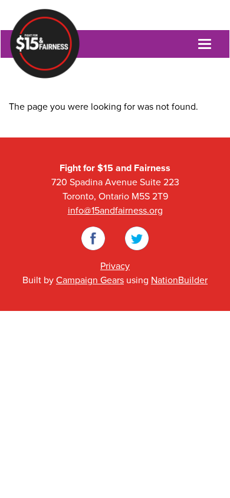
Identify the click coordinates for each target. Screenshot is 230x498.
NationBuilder (179, 280)
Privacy (115, 266)
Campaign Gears (90, 280)
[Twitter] (136, 238)
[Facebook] (93, 238)
